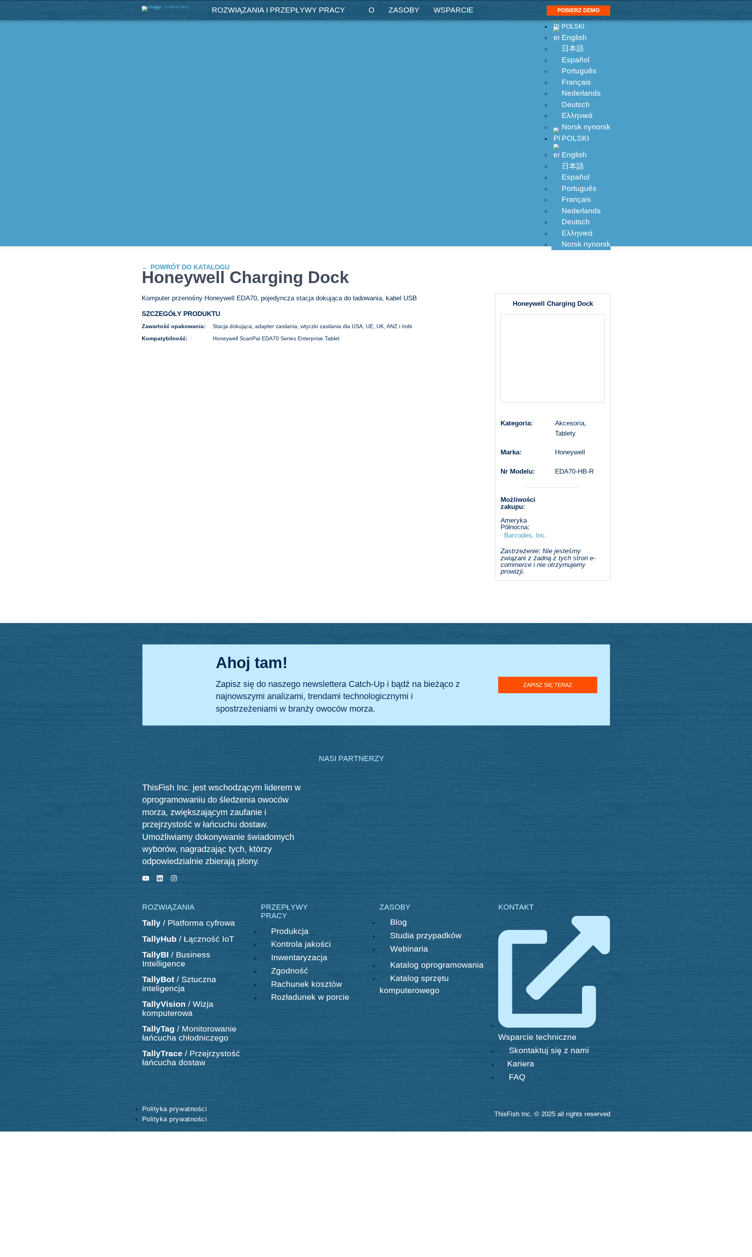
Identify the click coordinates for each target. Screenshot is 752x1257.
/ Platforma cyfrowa (188, 922)
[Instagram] (173, 878)
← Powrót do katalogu (186, 267)
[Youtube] (145, 878)
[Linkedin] (159, 878)
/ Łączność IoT (188, 938)
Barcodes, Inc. (525, 535)
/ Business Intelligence (176, 959)
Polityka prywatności (174, 1109)
